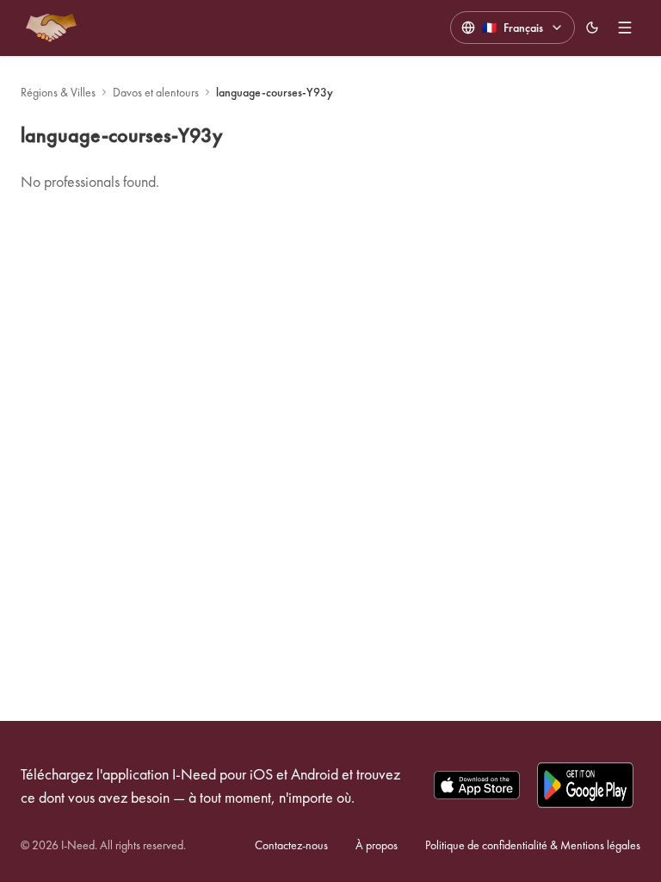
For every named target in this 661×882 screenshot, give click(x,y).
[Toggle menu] (624, 27)
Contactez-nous (291, 845)
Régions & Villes (58, 92)
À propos (376, 845)
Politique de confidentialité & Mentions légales (532, 845)
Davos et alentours (156, 92)
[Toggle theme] (592, 27)
